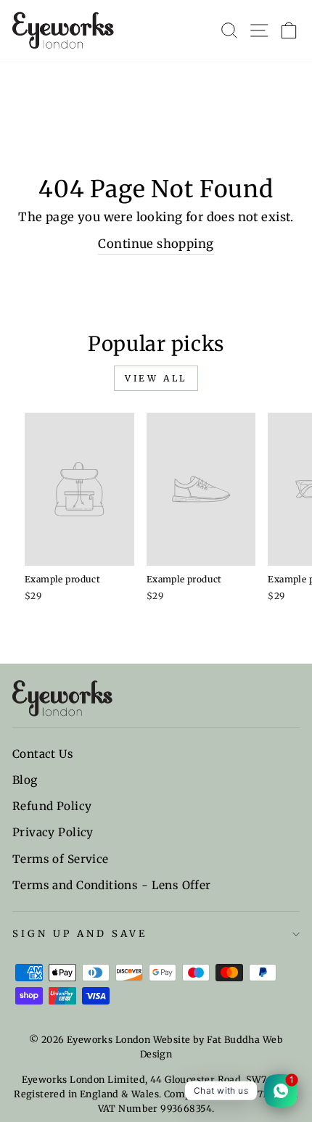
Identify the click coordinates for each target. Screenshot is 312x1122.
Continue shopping (155, 244)
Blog (25, 780)
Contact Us (42, 754)
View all (156, 378)
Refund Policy (51, 806)
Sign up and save (79, 934)
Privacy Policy (53, 832)
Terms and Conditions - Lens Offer (111, 885)
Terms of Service (60, 859)
